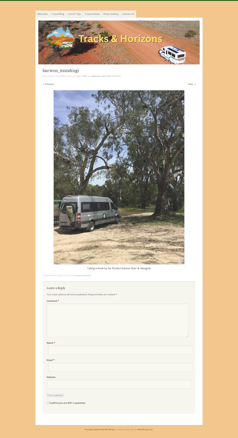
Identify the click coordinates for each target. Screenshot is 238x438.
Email (51, 360)
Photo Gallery (111, 13)
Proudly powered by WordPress (100, 429)
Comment (53, 300)
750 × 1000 (81, 76)
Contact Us (128, 13)
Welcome (42, 13)
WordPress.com (145, 429)
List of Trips (74, 13)
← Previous (48, 84)
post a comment (83, 275)
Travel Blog (57, 13)
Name (51, 342)
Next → (191, 84)
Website (51, 377)
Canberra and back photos (105, 76)
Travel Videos (92, 13)
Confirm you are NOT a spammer (67, 402)
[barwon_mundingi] (119, 264)
